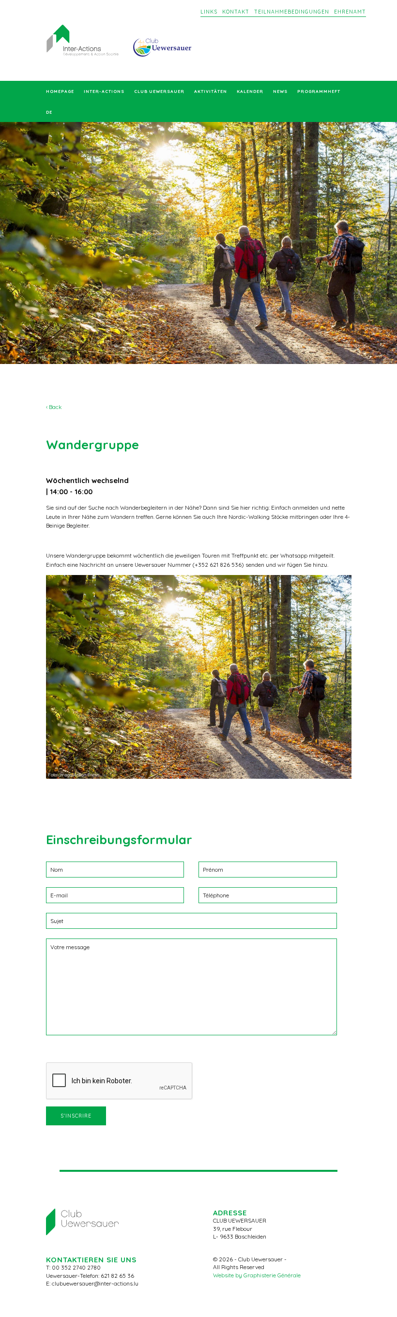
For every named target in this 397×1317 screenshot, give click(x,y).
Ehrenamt (350, 12)
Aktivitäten (210, 91)
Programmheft (318, 91)
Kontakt (235, 12)
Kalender (250, 91)
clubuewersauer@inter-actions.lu (95, 1283)
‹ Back (53, 406)
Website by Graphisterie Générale (257, 1275)
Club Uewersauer (159, 91)
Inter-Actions (104, 91)
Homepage (60, 91)
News (280, 91)
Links (208, 12)
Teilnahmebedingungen (291, 12)
